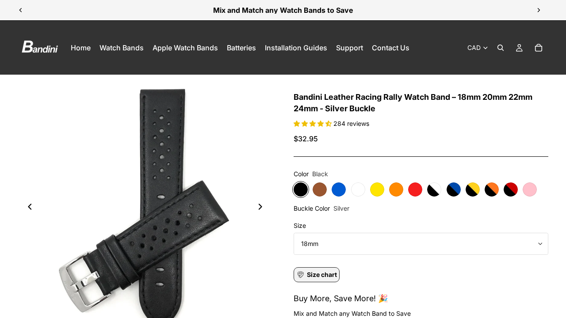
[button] (313, 123)
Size (300, 225)
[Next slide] (538, 10)
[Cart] (538, 47)
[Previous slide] (21, 10)
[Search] (500, 47)
